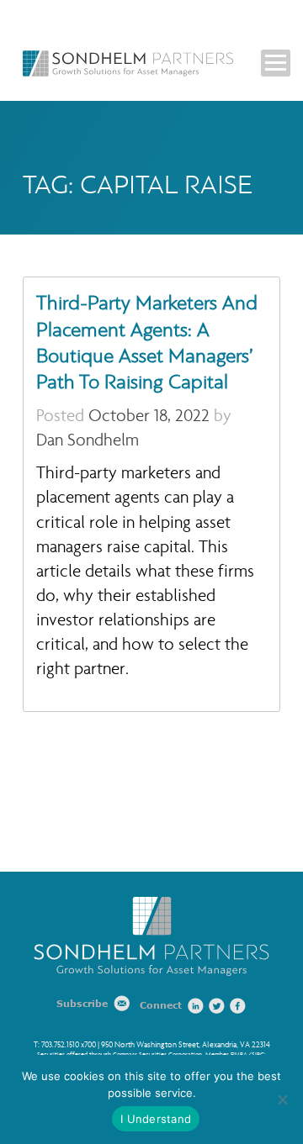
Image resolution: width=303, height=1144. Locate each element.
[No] (282, 1099)
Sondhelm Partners (128, 63)
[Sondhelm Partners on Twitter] (217, 1006)
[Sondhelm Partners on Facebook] (238, 1006)
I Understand (155, 1119)
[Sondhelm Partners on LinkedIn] (196, 1006)
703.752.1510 (60, 1045)
